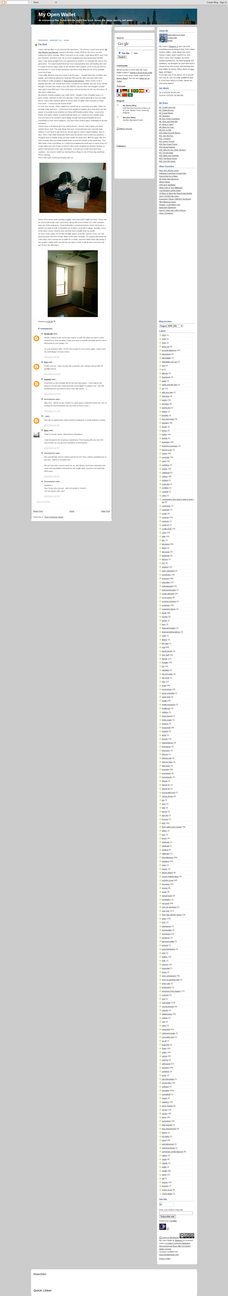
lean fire (165, 815)
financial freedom (169, 628)
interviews (166, 766)
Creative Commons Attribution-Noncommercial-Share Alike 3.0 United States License (175, 1246)
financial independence (171, 632)
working (165, 1186)
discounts (166, 552)
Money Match (167, 873)
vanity (164, 1159)
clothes (165, 476)
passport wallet (168, 941)
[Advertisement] (72, 32)
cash (164, 461)
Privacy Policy (165, 1259)
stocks (164, 1110)
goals (164, 685)
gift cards (165, 678)
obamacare (166, 926)
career (164, 453)
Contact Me (172, 38)
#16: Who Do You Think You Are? (172, 150)
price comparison (169, 976)
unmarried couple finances (172, 1152)
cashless (165, 465)
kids (163, 808)
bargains (165, 404)
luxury (164, 838)
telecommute (167, 1125)
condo (164, 514)
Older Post (105, 511)
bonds (164, 427)
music (164, 892)
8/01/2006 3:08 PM (51, 425)
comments (166, 506)
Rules (164, 1048)
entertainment (167, 586)
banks (164, 400)
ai (162, 369)
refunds (165, 1010)
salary (164, 1052)
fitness (164, 640)
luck (163, 835)
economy (165, 578)
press (164, 972)
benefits (165, 415)
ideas (164, 735)
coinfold (165, 492)
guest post (166, 697)
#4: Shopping (164, 116)
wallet (164, 1167)
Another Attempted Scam (133, 120)
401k (164, 343)
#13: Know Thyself (166, 141)
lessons (165, 819)
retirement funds (168, 1033)
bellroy (164, 412)
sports (164, 1098)
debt (163, 536)
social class (166, 1083)
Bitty (46, 430)
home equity (167, 720)
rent (163, 1022)
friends (164, 659)
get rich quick (167, 674)
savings (165, 1060)
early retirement (168, 571)
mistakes (165, 861)
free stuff (165, 655)
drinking (165, 567)
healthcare (166, 708)
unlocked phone (168, 1148)
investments (167, 777)
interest (165, 754)
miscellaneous (167, 857)
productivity (166, 987)
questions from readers (171, 991)
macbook (165, 842)
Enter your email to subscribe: (171, 1210)
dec (163, 540)
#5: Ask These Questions (169, 119)
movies (165, 888)
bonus (164, 431)
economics (166, 575)
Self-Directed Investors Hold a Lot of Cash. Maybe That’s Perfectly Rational (136, 110)
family (164, 613)
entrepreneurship (169, 590)
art (163, 388)
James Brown (167, 796)
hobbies (165, 712)
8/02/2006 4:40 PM (51, 476)
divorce (165, 559)
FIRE (164, 636)
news (164, 919)
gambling (165, 670)
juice (164, 804)
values (164, 1155)
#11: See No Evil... (166, 136)
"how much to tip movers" (74, 81)
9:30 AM (49, 322)
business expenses (170, 446)
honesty (165, 724)
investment (166, 773)
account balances (169, 350)
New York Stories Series (172, 915)
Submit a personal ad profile (141, 73)
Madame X (173, 46)
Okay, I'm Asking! (166, 213)
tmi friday (165, 1136)
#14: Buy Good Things (168, 144)
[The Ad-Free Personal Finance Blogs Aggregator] (124, 129)
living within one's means (172, 827)
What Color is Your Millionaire (171, 188)
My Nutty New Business (169, 179)
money (164, 869)
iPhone (164, 781)
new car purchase (169, 907)
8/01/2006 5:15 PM (51, 448)
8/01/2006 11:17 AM (52, 411)
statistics (165, 1102)
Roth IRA (165, 1045)
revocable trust (168, 1037)
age (163, 366)
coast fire (165, 484)
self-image (166, 1064)
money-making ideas (170, 876)
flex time (165, 643)
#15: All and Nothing (167, 147)
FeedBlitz (173, 1221)
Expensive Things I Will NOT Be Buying (175, 199)
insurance (166, 750)
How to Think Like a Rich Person (172, 210)
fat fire (164, 621)
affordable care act (169, 362)
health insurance (168, 705)
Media (170, 41)
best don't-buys (168, 419)
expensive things (169, 609)
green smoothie (168, 693)
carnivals (165, 457)
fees (163, 624)
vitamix (165, 1163)
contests (165, 517)
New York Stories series (169, 170)
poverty (165, 964)
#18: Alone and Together (169, 156)
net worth (165, 903)
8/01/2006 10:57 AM (52, 394)
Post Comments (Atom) (53, 517)
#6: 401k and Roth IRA (168, 122)
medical (165, 850)
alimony (165, 373)
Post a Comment (43, 502)
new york (165, 911)
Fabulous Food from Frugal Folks (172, 173)
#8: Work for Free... (167, 127)
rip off (164, 1041)
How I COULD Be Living (169, 196)
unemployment (168, 1144)
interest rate (167, 758)
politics (164, 957)
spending (165, 1090)
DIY (163, 563)
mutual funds (167, 896)
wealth (164, 1171)
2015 (164, 335)
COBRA (165, 488)
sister (164, 1075)
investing (165, 769)
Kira (46, 362)
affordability (166, 358)
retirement (166, 1029)
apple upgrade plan (169, 385)
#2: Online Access (166, 110)
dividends (166, 556)
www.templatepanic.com (169, 1255)
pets (163, 953)
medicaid (165, 846)
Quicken (165, 995)
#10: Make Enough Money (169, 133)
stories (164, 1114)
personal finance (168, 949)
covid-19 (165, 525)
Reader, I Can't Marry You (169, 205)
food (163, 647)
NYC (164, 922)
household (166, 728)
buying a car (167, 450)
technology (166, 1121)
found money (167, 651)
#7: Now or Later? (166, 124)
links (164, 823)
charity (164, 469)
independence (167, 743)
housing (165, 731)
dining (164, 548)
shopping (165, 1068)
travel (164, 1140)
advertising (166, 354)
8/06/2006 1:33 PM (51, 496)
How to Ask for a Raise (168, 176)
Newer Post (38, 511)
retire (164, 1026)
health (164, 701)
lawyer (164, 812)
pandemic (166, 938)
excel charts (167, 597)
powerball (166, 968)
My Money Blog (129, 106)
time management (169, 1129)
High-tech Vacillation (167, 185)
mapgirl (47, 379)
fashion (165, 617)
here (192, 69)
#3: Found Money (166, 113)
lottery (164, 831)
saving (164, 1056)
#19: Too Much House (168, 158)
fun (163, 666)
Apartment (166, 377)
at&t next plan (167, 392)
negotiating (166, 900)
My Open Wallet (57, 14)
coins (164, 495)
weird (164, 1175)
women (165, 1182)
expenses (166, 605)
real (163, 999)
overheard (166, 934)
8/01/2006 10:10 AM (52, 374)
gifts (163, 682)
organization (167, 930)
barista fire (166, 408)
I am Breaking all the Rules (170, 190)
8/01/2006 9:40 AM (51, 357)
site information (168, 1079)
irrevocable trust (168, 792)
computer (166, 510)
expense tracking (169, 601)
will (163, 1178)
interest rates (167, 762)
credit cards (167, 529)
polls (164, 961)
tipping (164, 1133)
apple (164, 381)
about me (165, 347)
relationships (167, 1014)
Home (71, 511)
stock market (167, 1106)
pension (165, 945)
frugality (165, 662)
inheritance (166, 747)
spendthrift (166, 1094)
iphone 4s (166, 785)
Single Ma (48, 334)
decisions (166, 544)
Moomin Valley (129, 118)
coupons (165, 521)
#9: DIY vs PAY (165, 130)
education (166, 582)
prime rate (166, 983)
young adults (167, 1194)
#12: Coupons (165, 139)
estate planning (168, 594)
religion (165, 1018)
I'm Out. (42, 44)
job (163, 800)
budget (164, 438)
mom (164, 865)
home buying (167, 716)
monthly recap (167, 880)
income (165, 739)
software (165, 1087)
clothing (165, 480)
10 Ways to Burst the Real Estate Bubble (175, 193)
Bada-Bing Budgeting (167, 208)
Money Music (164, 182)
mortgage (166, 884)
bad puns (165, 396)
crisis (164, 533)
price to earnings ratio (170, 980)
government (167, 689)
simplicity (165, 1071)
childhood (166, 473)
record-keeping (168, 1007)
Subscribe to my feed (176, 35)
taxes (164, 1117)
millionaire (166, 854)
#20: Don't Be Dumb (167, 161)
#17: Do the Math (166, 153)
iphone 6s (166, 789)
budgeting (166, 442)
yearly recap (167, 1190)
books (164, 434)
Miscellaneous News (167, 202)
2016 (164, 339)
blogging (165, 423)
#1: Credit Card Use (167, 107)
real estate (166, 1003)
